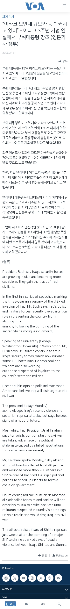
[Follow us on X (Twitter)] (14, 578)
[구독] (58, 578)
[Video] (26, 604)
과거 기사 (8, 16)
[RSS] (41, 578)
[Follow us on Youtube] (23, 578)
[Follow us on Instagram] (32, 578)
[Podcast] (49, 578)
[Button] (63, 61)
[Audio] (43, 604)
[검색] (59, 604)
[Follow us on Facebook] (6, 578)
